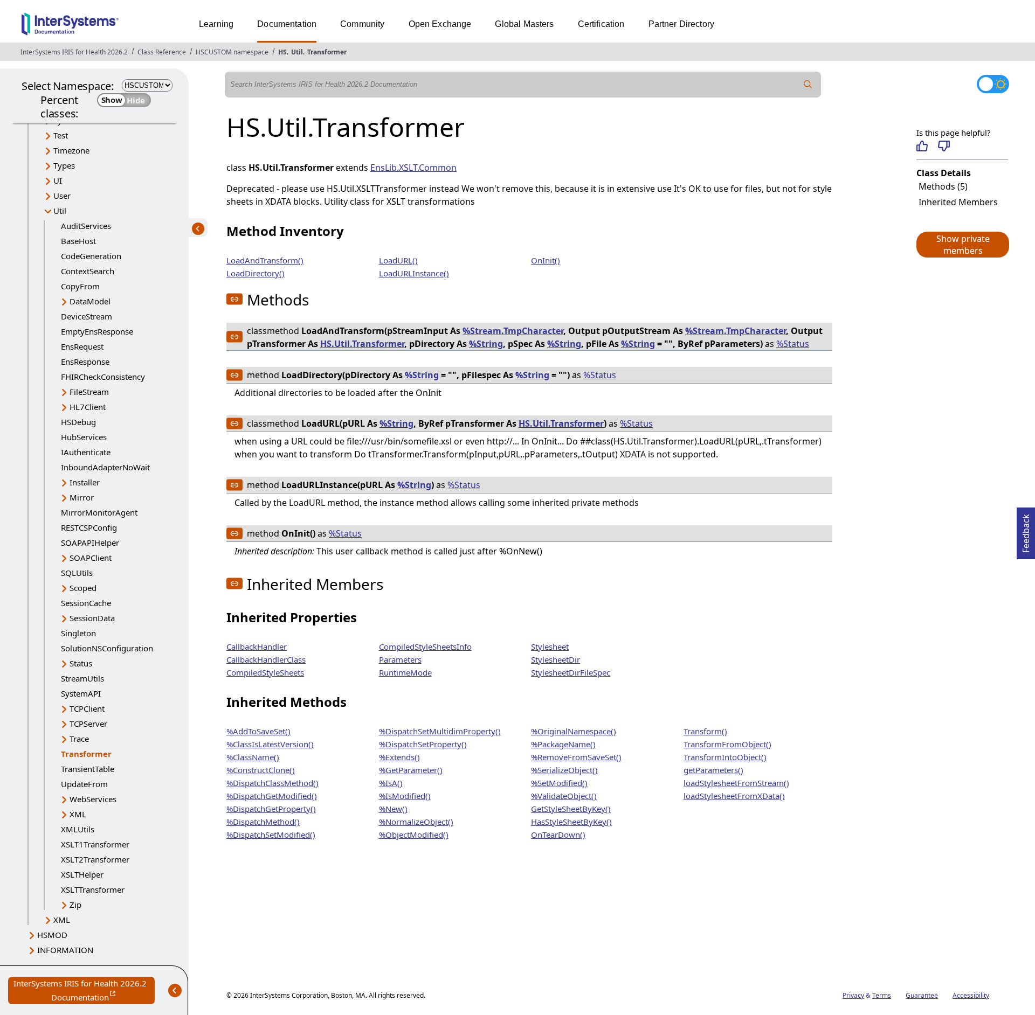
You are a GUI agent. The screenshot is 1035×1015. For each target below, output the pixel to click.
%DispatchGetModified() (271, 795)
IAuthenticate (86, 452)
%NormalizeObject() (416, 821)
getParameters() (713, 769)
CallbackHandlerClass (266, 659)
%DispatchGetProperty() (271, 808)
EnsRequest (82, 346)
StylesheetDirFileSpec (570, 672)
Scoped (83, 587)
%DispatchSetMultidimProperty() (440, 731)
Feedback (1026, 530)
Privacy (853, 995)
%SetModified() (559, 782)
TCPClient (87, 708)
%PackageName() (563, 744)
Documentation (286, 24)
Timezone (71, 150)
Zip (75, 904)
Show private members (963, 244)
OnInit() (545, 260)
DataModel (90, 301)
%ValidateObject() (564, 795)
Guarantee (922, 995)
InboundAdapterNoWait (105, 467)
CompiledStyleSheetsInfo (425, 646)
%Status (792, 344)
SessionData (92, 618)
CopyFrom (80, 286)
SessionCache (86, 602)
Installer (85, 482)
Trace (79, 738)
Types (64, 165)
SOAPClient (91, 557)
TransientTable (87, 768)
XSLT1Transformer (95, 844)
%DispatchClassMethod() (272, 782)
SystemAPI (81, 693)
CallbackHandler (256, 646)
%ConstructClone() (260, 769)
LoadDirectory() (255, 273)
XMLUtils (77, 829)
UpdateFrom (84, 783)
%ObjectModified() (413, 834)
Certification (601, 24)
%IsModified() (405, 795)
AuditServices (86, 225)
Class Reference (161, 52)
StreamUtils (82, 678)
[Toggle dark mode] (993, 84)
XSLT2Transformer (95, 859)
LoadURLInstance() (414, 273)
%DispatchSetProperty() (423, 744)
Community (362, 24)
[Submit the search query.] (808, 85)
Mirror (82, 497)
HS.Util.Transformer (362, 344)
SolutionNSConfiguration (107, 648)
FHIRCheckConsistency (103, 376)
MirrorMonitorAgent (99, 512)
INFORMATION (65, 949)
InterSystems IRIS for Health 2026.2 (74, 52)
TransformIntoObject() (725, 757)
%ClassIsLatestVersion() (270, 744)
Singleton (78, 633)
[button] (962, 245)
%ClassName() (252, 757)
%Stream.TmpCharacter (513, 331)
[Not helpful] (943, 146)
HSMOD (52, 934)
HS (282, 52)
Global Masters (524, 24)
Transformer (327, 52)
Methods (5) (943, 186)
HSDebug (78, 421)
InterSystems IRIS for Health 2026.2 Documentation (84, 991)
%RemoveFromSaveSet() (576, 757)
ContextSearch (87, 271)
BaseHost (78, 240)
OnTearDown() (558, 834)
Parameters (400, 659)
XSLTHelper (82, 874)
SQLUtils (77, 572)
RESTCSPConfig (89, 527)
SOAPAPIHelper (90, 542)
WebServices (93, 799)
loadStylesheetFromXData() (734, 795)
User (62, 195)
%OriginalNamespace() (573, 731)
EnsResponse (85, 361)
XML (78, 814)
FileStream (89, 391)
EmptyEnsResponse (97, 331)
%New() (393, 808)
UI (57, 180)
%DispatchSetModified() (270, 834)
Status (81, 663)
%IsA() (391, 782)
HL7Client (88, 406)
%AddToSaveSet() (258, 731)
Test (60, 135)
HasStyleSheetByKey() (571, 821)
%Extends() (399, 757)
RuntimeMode (405, 672)
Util (297, 52)
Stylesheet (550, 646)
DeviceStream (86, 316)
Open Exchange (440, 24)
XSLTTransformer (93, 889)
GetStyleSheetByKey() (571, 808)
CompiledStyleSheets (265, 672)
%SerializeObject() (564, 769)
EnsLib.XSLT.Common (413, 167)
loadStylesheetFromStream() (736, 782)
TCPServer (88, 723)
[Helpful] (922, 146)
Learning (216, 24)
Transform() (705, 731)
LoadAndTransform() (264, 260)
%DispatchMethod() (263, 821)
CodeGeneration (91, 256)
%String (486, 344)
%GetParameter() (411, 769)
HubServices (84, 437)
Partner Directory (681, 24)
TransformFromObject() (727, 744)
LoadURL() (398, 260)
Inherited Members (958, 202)
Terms (881, 995)
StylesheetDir (555, 659)
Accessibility (971, 995)
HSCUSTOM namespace (232, 52)
